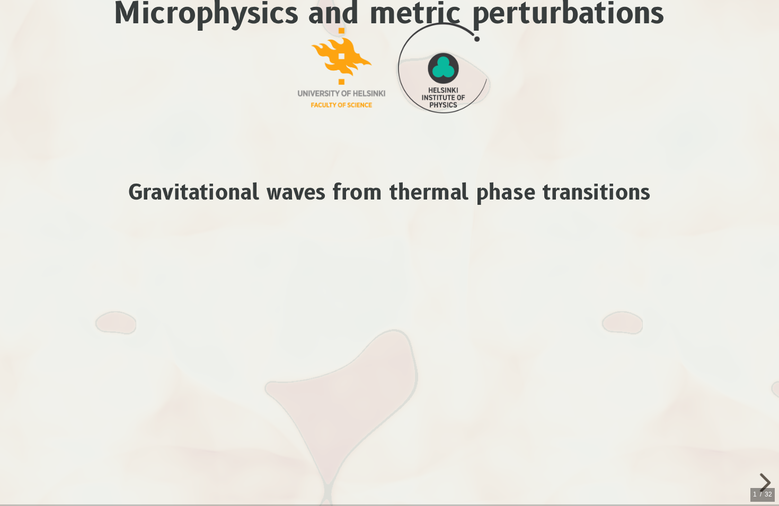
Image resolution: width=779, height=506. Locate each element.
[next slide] (759, 482)
